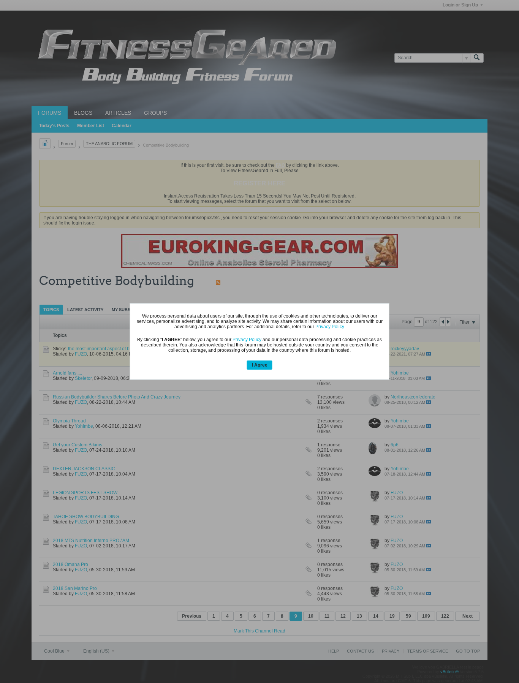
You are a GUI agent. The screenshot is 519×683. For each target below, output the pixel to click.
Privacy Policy (329, 326)
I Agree (259, 365)
